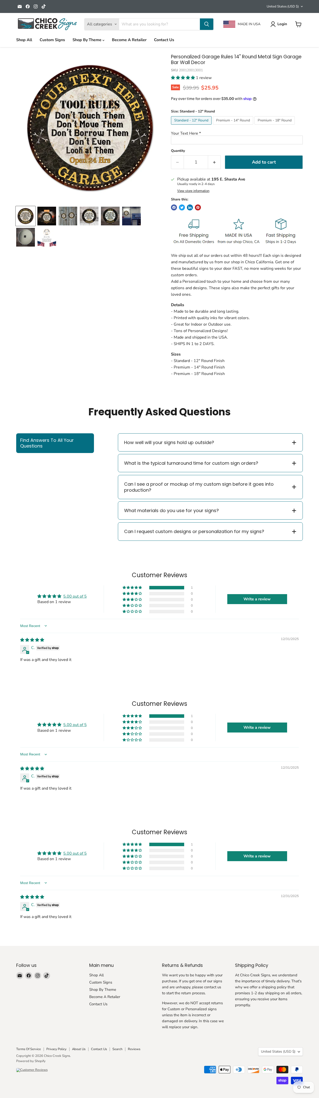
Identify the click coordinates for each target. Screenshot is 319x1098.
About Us (78, 1049)
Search (117, 1049)
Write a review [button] (257, 599)
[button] (183, 78)
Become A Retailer (129, 40)
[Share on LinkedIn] (190, 207)
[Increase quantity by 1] (214, 162)
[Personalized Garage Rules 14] (47, 216)
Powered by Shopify (31, 1061)
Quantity (178, 151)
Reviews (134, 1049)
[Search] (206, 24)
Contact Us (164, 40)
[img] (32, 640)
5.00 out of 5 (75, 596)
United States (283, 6)
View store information (193, 191)
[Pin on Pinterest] (198, 207)
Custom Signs (52, 40)
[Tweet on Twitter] (182, 207)
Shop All (24, 40)
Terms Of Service (28, 1049)
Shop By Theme (87, 40)
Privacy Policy (56, 1049)
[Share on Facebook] (174, 207)
